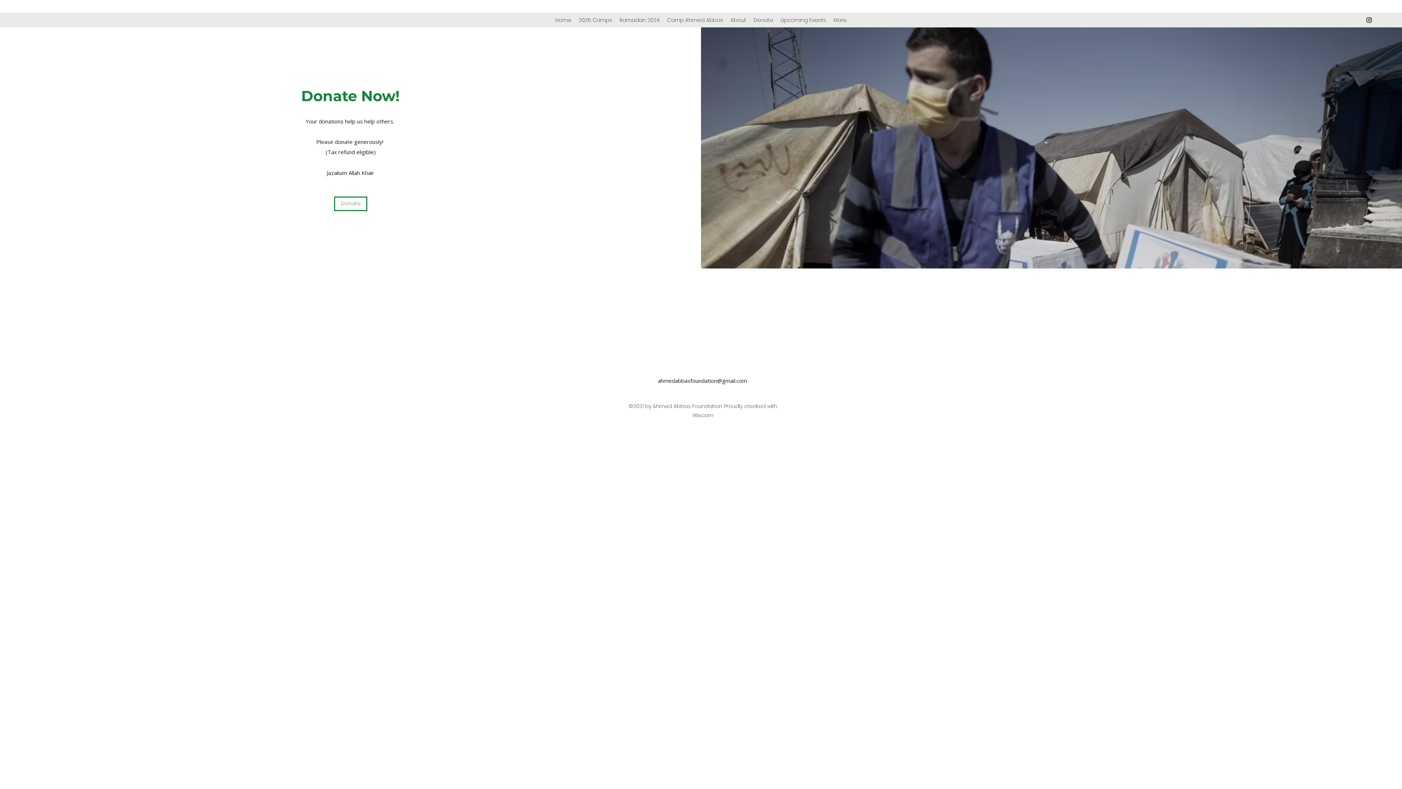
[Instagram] (1369, 20)
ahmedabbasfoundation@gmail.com (702, 380)
